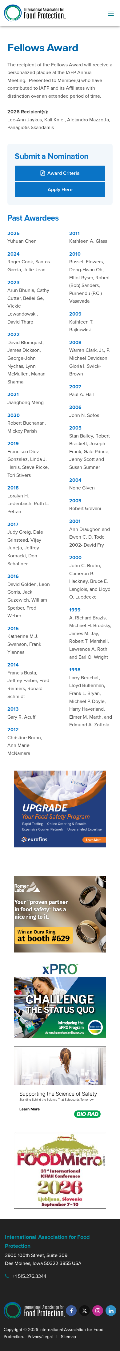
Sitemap (68, 1336)
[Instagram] (97, 1310)
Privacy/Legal (40, 1336)
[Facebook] (71, 1310)
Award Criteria (63, 173)
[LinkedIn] (111, 1310)
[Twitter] (84, 1310)
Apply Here (60, 189)
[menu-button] (111, 13)
